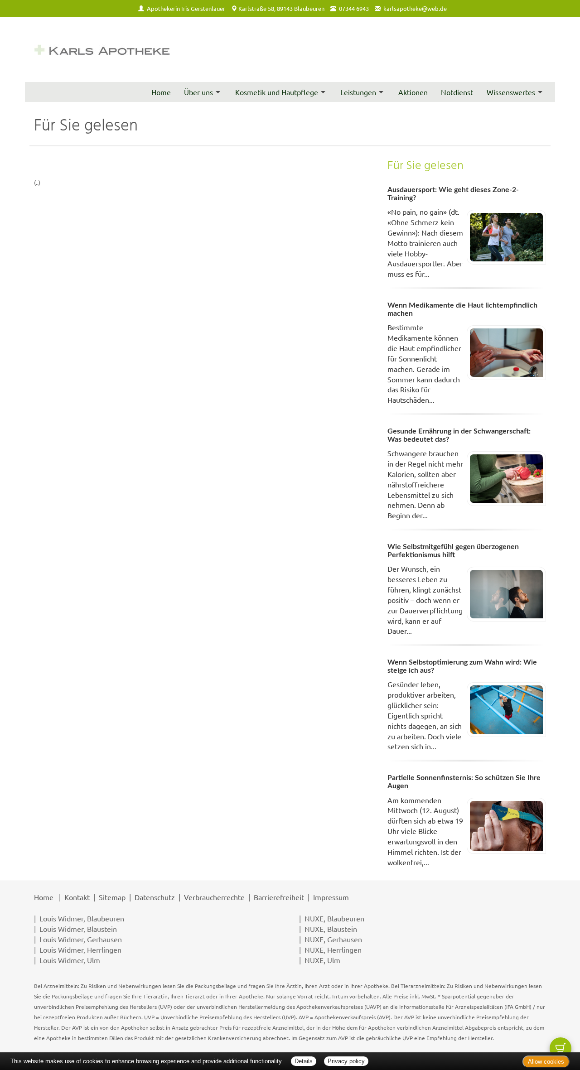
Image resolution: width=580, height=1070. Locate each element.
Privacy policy (346, 1061)
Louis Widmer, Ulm (69, 959)
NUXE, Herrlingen (333, 949)
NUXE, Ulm (322, 959)
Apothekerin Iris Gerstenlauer (186, 8)
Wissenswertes (511, 91)
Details (304, 1061)
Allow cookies (546, 1061)
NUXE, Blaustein (330, 928)
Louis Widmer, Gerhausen (80, 939)
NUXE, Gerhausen (333, 939)
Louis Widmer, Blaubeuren (81, 918)
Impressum (331, 896)
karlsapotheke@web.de (415, 8)
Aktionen (413, 91)
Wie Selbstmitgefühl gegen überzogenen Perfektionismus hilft (453, 551)
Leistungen (358, 91)
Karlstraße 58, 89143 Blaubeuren (281, 8)
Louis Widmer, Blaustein (78, 928)
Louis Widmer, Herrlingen (80, 949)
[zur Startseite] (102, 49)
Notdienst (457, 91)
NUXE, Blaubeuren (334, 918)
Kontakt (77, 896)
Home (161, 91)
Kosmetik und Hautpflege (276, 91)
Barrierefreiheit (279, 896)
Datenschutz (155, 896)
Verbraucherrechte (214, 896)
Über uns (198, 91)
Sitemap (112, 896)
